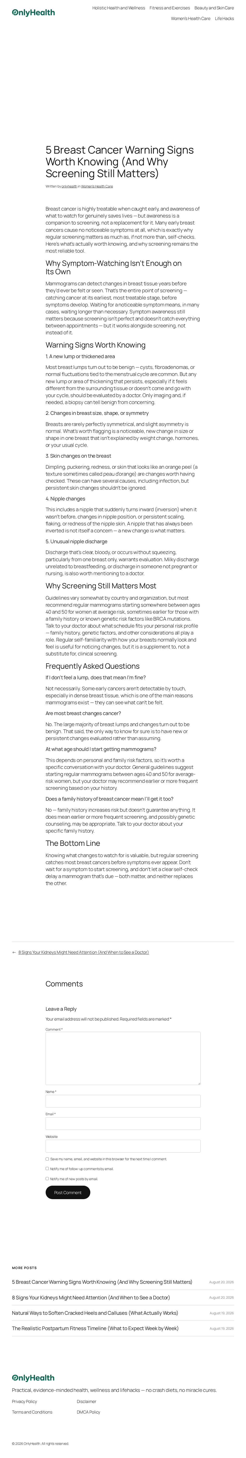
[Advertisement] (123, 76)
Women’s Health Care (97, 186)
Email (51, 1114)
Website (52, 1136)
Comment (54, 1029)
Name (51, 1091)
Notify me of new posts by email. (74, 1179)
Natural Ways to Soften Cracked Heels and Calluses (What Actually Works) (95, 1313)
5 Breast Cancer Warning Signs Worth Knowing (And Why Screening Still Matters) (102, 1282)
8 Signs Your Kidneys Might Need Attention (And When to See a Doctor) (83, 952)
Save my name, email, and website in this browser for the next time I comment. (108, 1159)
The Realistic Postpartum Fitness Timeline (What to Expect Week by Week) (95, 1328)
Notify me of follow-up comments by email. (82, 1168)
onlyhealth (69, 186)
